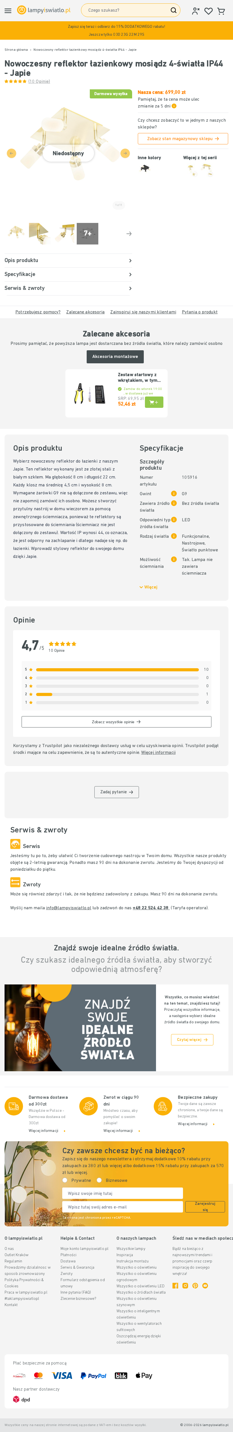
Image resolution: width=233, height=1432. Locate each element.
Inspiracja (124, 1255)
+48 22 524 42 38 (151, 908)
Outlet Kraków (16, 1255)
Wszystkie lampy (130, 1249)
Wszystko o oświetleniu (136, 1268)
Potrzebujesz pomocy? (38, 312)
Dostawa (68, 1261)
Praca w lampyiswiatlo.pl (26, 1292)
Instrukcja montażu (132, 1261)
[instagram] (185, 1285)
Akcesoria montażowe (115, 357)
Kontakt (11, 1305)
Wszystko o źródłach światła (141, 1292)
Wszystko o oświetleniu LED (140, 1286)
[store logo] (43, 9)
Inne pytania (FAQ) (76, 1292)
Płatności (68, 1255)
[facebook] (175, 1285)
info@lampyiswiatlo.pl (68, 908)
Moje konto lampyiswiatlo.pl (85, 1249)
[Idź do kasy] (129, 234)
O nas (9, 1249)
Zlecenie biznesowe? (78, 1299)
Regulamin (13, 1261)
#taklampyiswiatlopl (22, 1299)
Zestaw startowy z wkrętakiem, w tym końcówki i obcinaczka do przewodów (137, 378)
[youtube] (205, 1285)
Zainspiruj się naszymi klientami (143, 312)
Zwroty (67, 1274)
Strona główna (16, 50)
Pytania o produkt (200, 312)
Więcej (150, 587)
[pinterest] (195, 1285)
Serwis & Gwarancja (77, 1268)
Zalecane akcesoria (85, 312)
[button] (116, 30)
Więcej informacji (158, 752)
